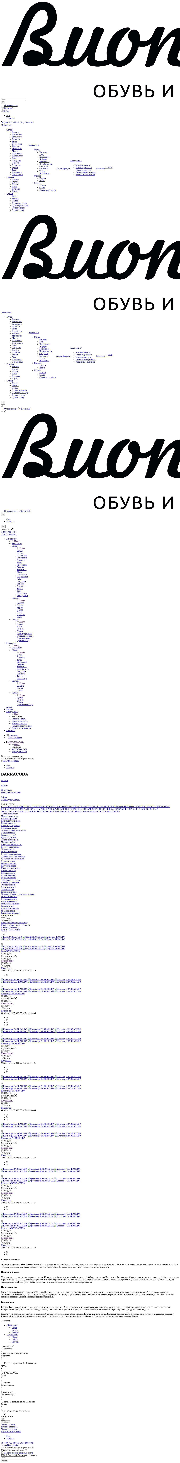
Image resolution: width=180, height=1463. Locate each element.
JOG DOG (82, 809)
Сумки (20, 624)
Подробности (7, 961)
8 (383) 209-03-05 (25, 122)
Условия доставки (9, 1427)
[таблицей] (6, 932)
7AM (59, 811)
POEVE (70, 809)
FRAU (117, 811)
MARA (102, 806)
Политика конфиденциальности (18, 1453)
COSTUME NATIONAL (24, 809)
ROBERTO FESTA (54, 806)
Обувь (19, 550)
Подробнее (6, 968)
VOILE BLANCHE (28, 806)
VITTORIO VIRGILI (10, 806)
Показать (5, 1422)
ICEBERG (41, 806)
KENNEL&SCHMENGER (87, 806)
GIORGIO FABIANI (70, 811)
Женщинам (17, 543)
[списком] (4, 932)
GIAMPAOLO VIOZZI (45, 809)
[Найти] (3, 102)
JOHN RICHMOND (114, 806)
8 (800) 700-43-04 (10, 122)
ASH (76, 809)
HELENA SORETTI (133, 809)
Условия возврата (9, 1429)
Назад (17, 541)
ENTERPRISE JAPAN (152, 806)
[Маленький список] (2, 934)
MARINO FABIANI (28, 811)
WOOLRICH (61, 809)
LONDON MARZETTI (90, 811)
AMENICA (92, 809)
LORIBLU (15, 811)
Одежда (20, 603)
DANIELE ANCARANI (113, 809)
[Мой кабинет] (2, 406)
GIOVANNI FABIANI (47, 811)
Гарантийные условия (11, 1431)
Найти (4, 1461)
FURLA (66, 806)
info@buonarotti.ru (11, 761)
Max (8, 115)
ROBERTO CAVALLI (132, 806)
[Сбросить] (3, 1419)
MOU (99, 809)
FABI (72, 806)
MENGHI (146, 809)
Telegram (10, 118)
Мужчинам (17, 648)
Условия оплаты (8, 1424)
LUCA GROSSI (107, 811)
